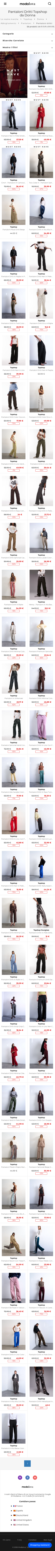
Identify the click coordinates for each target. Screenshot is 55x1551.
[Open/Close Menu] (5, 3)
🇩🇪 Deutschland (20, 1515)
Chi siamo (7, 1540)
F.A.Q (19, 1540)
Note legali (48, 1540)
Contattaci (32, 1540)
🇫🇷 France (18, 1506)
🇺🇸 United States (21, 1525)
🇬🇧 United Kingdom (22, 1520)
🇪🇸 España (18, 1510)
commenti (38, 1496)
